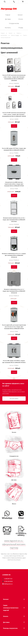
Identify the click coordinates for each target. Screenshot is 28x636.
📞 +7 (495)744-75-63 (7, 578)
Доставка (8, 19)
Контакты (8, 28)
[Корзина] (23, 1)
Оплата (20, 19)
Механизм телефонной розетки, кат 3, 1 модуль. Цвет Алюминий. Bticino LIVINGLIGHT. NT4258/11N (14, 255)
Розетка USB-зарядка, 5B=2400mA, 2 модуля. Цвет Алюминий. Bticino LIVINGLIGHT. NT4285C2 (14, 361)
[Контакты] (14, 1)
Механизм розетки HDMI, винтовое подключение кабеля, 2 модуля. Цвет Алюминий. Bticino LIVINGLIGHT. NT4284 (14, 184)
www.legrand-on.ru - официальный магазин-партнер (14, 544)
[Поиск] (4, 1)
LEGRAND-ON (6, 575)
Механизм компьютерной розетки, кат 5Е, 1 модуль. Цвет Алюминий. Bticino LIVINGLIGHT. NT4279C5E (14, 219)
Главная (7, 15)
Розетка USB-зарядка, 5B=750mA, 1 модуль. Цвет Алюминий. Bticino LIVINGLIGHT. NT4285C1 (14, 149)
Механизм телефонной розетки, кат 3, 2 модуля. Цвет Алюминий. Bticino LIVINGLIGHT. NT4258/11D (14, 291)
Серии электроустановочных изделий (10, 607)
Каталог (20, 15)
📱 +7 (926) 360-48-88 (7, 581)
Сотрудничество (14, 23)
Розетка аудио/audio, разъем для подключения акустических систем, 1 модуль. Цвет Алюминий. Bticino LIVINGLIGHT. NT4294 (14, 326)
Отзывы (20, 28)
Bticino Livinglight (15, 35)
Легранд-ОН (9, 9)
